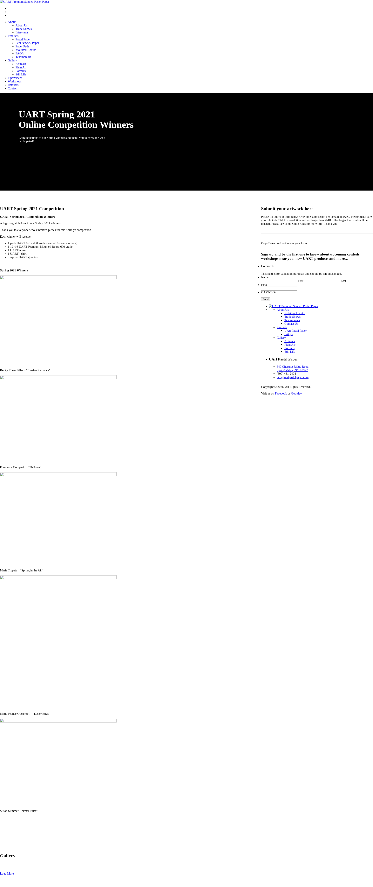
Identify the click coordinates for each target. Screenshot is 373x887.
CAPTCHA (268, 292)
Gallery (12, 60)
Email (264, 284)
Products (13, 36)
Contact (12, 88)
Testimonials (23, 57)
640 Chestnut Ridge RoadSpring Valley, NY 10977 (293, 368)
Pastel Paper (23, 39)
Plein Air (21, 67)
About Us (22, 25)
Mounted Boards (26, 50)
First (300, 281)
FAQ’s (20, 53)
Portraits (21, 71)
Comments (267, 266)
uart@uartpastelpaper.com (293, 377)
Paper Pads (22, 46)
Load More (7, 873)
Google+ (296, 393)
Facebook (281, 393)
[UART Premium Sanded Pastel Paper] (24, 1)
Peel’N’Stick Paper (27, 43)
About (12, 22)
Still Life (21, 74)
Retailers (13, 85)
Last (343, 281)
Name (264, 277)
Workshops (15, 81)
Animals (21, 64)
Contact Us (291, 323)
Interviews (22, 32)
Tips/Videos (15, 78)
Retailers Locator (294, 313)
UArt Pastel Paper (295, 330)
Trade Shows (24, 29)
